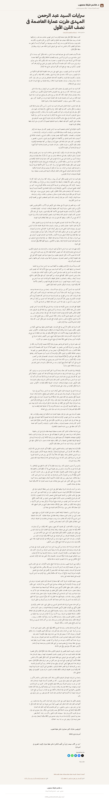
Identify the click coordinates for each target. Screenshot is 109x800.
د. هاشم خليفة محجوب (88, 4)
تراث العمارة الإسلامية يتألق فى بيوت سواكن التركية (35, 778)
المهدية (74, 774)
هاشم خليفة (56, 774)
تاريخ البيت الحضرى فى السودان (70, 32)
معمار (61, 774)
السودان (78, 774)
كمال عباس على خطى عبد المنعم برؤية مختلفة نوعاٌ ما (71, 778)
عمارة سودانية (66, 774)
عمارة (71, 774)
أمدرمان (82, 774)
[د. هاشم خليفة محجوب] (102, 6)
